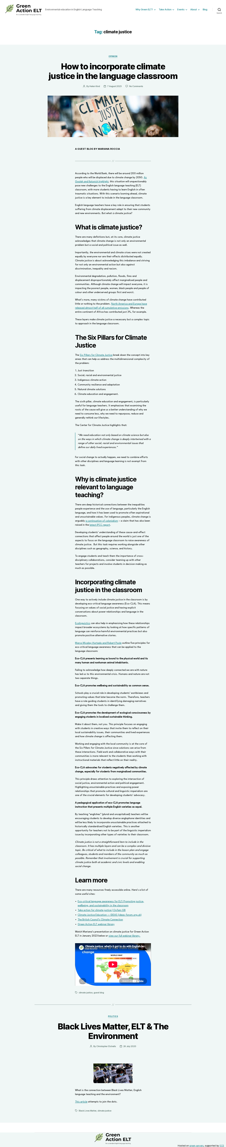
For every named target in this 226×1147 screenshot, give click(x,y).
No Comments (136, 86)
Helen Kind (94, 86)
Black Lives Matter (87, 1110)
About (193, 9)
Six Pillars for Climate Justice (96, 355)
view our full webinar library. (124, 936)
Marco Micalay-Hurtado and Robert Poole (98, 643)
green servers (196, 1145)
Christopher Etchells (106, 1046)
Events (180, 9)
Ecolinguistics (82, 623)
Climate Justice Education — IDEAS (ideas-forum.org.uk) (110, 915)
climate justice (86, 992)
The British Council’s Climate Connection (100, 919)
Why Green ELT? (144, 9)
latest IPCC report (100, 525)
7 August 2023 (114, 86)
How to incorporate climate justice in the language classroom (113, 71)
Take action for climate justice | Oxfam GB (102, 910)
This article (81, 1101)
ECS (222, 1145)
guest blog (99, 992)
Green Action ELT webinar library (96, 924)
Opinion (113, 56)
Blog (205, 9)
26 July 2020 (129, 1046)
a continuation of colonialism (102, 521)
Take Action (165, 9)
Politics (113, 1016)
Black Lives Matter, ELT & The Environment (113, 1031)
